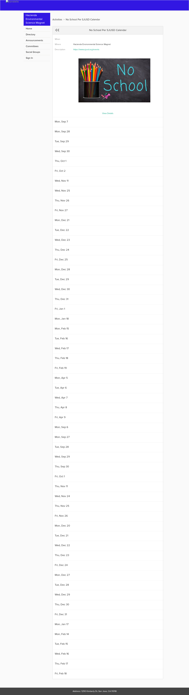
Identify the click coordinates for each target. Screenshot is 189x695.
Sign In (29, 58)
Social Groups (33, 52)
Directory (30, 34)
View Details (107, 113)
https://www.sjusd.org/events (86, 50)
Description (60, 50)
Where (58, 44)
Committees (32, 46)
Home (29, 28)
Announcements (34, 40)
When (57, 39)
